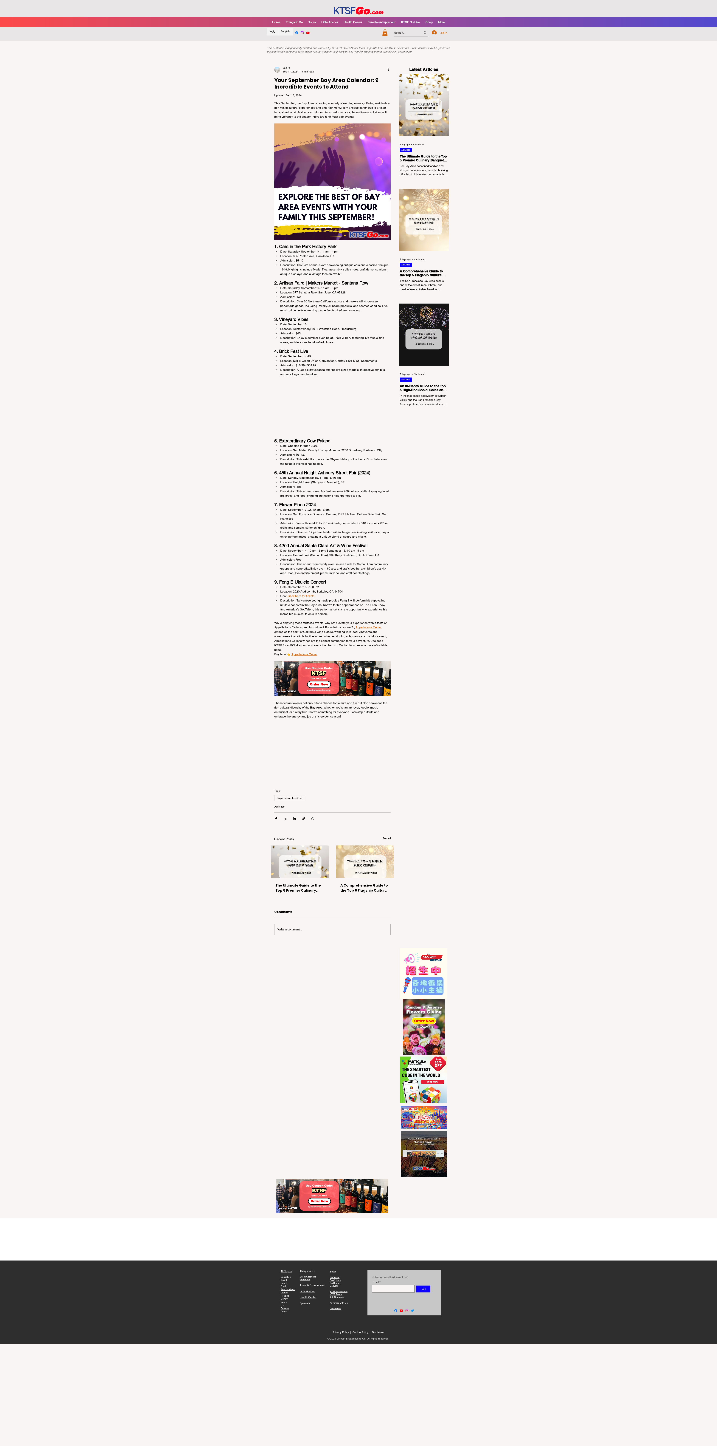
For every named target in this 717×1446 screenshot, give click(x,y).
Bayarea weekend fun (289, 798)
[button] (312, 22)
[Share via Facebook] (276, 818)
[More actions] (388, 69)
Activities (279, 806)
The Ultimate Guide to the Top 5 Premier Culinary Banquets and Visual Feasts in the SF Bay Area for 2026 (298, 888)
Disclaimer (378, 1332)
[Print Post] (312, 818)
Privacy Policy (341, 1332)
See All (387, 838)
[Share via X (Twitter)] (285, 818)
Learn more (405, 51)
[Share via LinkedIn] (294, 818)
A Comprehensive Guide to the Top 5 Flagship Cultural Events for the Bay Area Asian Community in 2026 (364, 888)
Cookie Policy (361, 1332)
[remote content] (332, 407)
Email (376, 1282)
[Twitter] (412, 1310)
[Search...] (425, 32)
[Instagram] (302, 33)
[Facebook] (297, 33)
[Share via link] (303, 818)
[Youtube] (308, 33)
